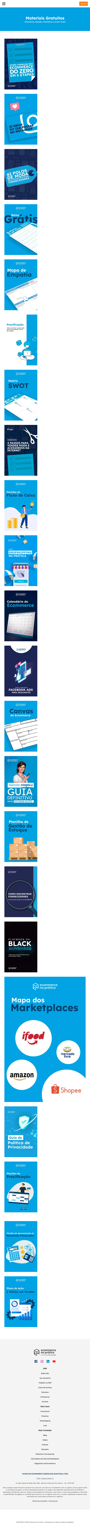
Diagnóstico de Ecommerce (45, 1463)
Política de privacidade (39, 1501)
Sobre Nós (45, 1373)
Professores (45, 1397)
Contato (45, 1402)
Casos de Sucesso (45, 1388)
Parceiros (45, 1392)
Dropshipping (45, 1421)
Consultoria (45, 1411)
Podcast (45, 1445)
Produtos (45, 1416)
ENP (45, 1368)
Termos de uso (53, 1501)
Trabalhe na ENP (45, 1383)
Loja (45, 1425)
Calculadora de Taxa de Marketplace (45, 1459)
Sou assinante (45, 1378)
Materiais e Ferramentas (45, 1454)
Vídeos (45, 1440)
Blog (45, 1435)
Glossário (45, 1449)
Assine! (83, 4)
